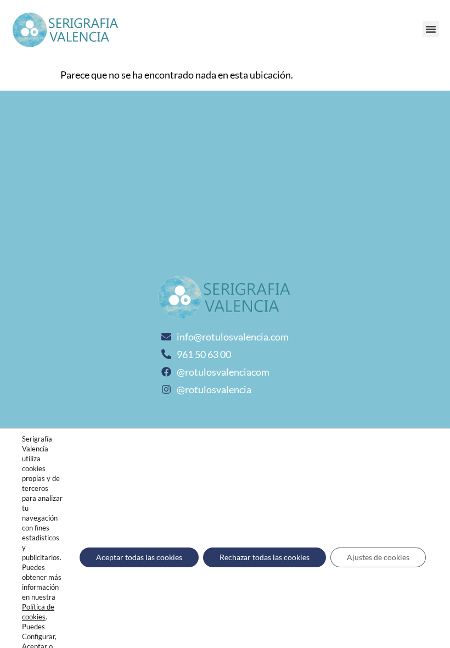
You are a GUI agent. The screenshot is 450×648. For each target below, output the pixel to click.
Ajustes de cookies (378, 557)
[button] (431, 29)
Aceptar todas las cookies (139, 557)
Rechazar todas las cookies (265, 557)
